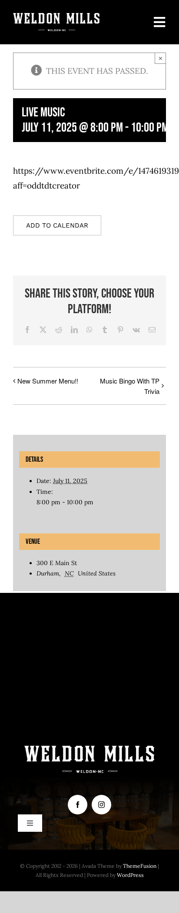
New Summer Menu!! (47, 380)
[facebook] (77, 804)
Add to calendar (57, 225)
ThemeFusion (139, 866)
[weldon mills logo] (56, 17)
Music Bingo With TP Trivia (129, 385)
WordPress (130, 875)
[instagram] (101, 804)
